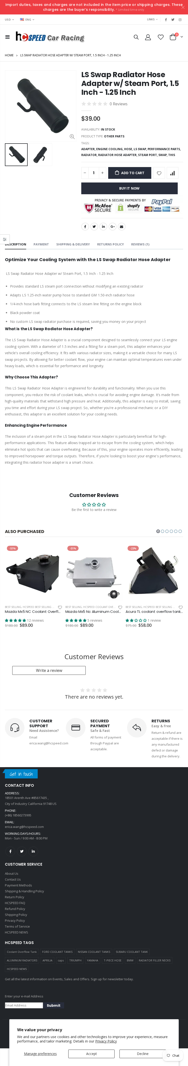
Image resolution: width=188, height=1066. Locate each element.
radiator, (89, 155)
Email (122, 226)
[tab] (15, 244)
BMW (130, 960)
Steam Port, (148, 155)
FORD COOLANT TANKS (57, 952)
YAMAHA (92, 960)
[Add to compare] (172, 173)
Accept (91, 1053)
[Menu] (7, 37)
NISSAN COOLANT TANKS (94, 952)
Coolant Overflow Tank (22, 952)
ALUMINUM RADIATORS (22, 960)
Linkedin (33, 851)
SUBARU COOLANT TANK (132, 952)
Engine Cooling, (110, 149)
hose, (129, 149)
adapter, (88, 149)
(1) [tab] (140, 244)
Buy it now (129, 188)
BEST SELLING (13, 607)
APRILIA (47, 960)
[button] (158, 531)
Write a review (49, 670)
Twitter (94, 226)
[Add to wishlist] (159, 173)
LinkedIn (103, 226)
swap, (163, 155)
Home (9, 55)
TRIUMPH (75, 960)
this (171, 155)
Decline (143, 1053)
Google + (113, 226)
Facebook (85, 226)
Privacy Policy (106, 1041)
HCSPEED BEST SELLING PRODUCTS (44, 607)
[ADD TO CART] (54, 551)
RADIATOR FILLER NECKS (154, 960)
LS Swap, (141, 149)
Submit (53, 1005)
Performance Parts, (164, 149)
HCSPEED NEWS (17, 969)
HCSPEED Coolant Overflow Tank (106, 607)
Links (151, 19)
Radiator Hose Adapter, (118, 155)
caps (61, 960)
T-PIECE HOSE (112, 960)
